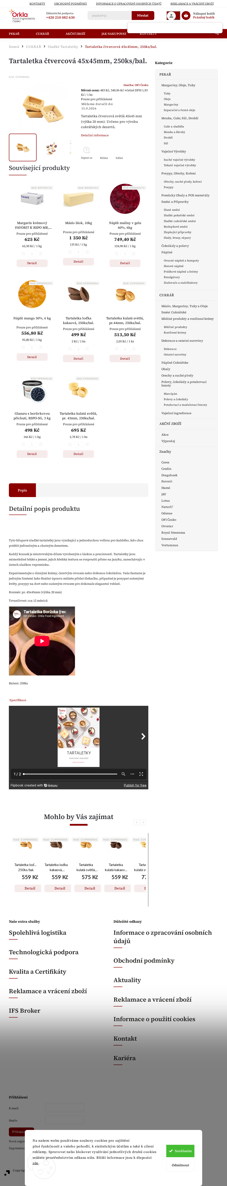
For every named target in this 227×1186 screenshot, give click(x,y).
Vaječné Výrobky (173, 151)
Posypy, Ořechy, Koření (178, 173)
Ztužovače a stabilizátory (181, 283)
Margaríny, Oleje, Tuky (178, 85)
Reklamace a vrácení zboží (192, 4)
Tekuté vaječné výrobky (180, 165)
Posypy (169, 187)
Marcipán (170, 394)
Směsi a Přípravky (175, 201)
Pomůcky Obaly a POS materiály (185, 195)
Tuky (167, 93)
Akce (164, 434)
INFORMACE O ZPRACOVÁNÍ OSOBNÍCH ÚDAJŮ (129, 4)
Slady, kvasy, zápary (177, 238)
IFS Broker (24, 1010)
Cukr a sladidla (174, 126)
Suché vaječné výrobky (179, 160)
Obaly (165, 369)
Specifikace (18, 700)
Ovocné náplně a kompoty (181, 260)
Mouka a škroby (174, 132)
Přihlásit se (21, 1132)
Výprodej (168, 441)
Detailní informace (95, 135)
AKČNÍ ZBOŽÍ (170, 423)
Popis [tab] (22, 490)
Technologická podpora (43, 952)
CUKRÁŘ (166, 295)
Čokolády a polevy (175, 246)
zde (35, 1163)
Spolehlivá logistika (37, 932)
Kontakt (125, 1038)
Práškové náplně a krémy (181, 271)
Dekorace (170, 349)
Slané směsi (172, 210)
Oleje (167, 99)
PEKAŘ (165, 74)
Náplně (166, 252)
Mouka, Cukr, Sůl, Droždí (179, 118)
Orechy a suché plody (177, 375)
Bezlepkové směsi (176, 226)
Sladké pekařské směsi (179, 215)
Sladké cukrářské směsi (180, 221)
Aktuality (127, 980)
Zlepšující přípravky (177, 232)
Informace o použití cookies (154, 1019)
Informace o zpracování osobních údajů (163, 936)
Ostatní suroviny (175, 354)
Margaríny (171, 104)
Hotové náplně (174, 266)
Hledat (143, 15)
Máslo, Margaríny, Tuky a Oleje (184, 306)
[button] (26, 883)
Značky (165, 451)
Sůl (166, 143)
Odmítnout (180, 1165)
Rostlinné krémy (175, 332)
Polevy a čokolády (176, 399)
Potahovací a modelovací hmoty (185, 405)
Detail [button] (30, 888)
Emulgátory (172, 277)
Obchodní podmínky (70, 4)
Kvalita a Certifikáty (37, 971)
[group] (26, 869)
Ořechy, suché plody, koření (183, 181)
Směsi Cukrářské (173, 312)
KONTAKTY (37, 4)
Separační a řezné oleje (179, 110)
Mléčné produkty (175, 327)
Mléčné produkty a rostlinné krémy (187, 318)
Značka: (135, 85)
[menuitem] (19, 33)
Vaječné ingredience (176, 413)
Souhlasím (183, 1151)
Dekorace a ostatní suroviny (182, 340)
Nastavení (40, 1172)
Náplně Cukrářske (174, 362)
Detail (32, 263)
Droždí (168, 137)
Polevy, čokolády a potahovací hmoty (184, 384)
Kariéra (125, 1058)
